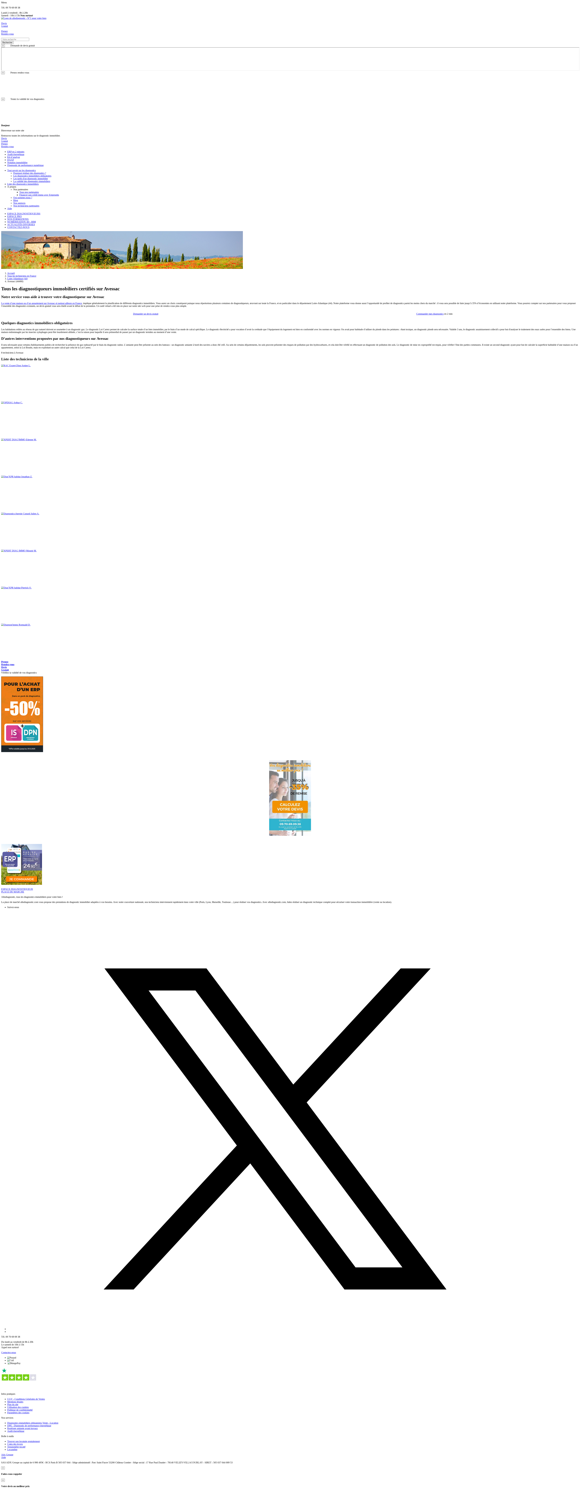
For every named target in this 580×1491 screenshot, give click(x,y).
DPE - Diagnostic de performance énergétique (29, 1425)
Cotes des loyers (15, 1444)
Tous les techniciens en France (21, 276)
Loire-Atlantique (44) (17, 278)
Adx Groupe (7, 1454)
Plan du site (12, 1404)
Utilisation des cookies (18, 1407)
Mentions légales (15, 1401)
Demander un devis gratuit (145, 314)
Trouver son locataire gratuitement (23, 1441)
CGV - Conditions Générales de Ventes (26, 1399)
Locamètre (12, 1449)
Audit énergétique (15, 1431)
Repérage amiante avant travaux (22, 1428)
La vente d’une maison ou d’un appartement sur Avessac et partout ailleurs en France (41, 303)
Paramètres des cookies (18, 1412)
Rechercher (7, 42)
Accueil (11, 273)
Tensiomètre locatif (16, 1447)
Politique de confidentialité (20, 1410)
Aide (3, 1457)
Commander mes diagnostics (430, 314)
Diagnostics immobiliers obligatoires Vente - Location (32, 1423)
